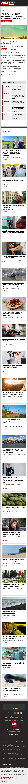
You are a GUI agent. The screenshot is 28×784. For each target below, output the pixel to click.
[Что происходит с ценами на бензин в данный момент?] (14, 254)
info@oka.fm (14, 734)
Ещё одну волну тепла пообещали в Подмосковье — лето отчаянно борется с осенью (18, 96)
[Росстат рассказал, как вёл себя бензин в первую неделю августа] (14, 177)
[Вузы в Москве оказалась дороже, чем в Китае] (14, 203)
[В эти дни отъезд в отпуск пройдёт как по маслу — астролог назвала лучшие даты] (14, 660)
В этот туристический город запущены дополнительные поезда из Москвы (13, 420)
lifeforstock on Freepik (11, 74)
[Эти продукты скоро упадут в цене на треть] (14, 337)
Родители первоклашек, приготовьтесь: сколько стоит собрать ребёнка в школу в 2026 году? (12, 480)
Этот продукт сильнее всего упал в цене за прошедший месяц (13, 508)
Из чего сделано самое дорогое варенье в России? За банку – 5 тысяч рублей (12, 313)
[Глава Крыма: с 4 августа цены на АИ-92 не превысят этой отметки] (14, 229)
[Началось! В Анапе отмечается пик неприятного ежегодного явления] (14, 557)
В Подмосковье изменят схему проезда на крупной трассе (18, 102)
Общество (4, 10)
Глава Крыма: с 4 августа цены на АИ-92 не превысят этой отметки (13, 231)
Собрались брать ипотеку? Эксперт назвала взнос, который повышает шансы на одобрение (18, 109)
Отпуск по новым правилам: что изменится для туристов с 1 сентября (12, 367)
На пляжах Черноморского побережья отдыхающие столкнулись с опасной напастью (13, 690)
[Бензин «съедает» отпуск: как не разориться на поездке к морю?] (14, 390)
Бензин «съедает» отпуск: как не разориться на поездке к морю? (12, 393)
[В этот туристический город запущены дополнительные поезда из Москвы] (14, 417)
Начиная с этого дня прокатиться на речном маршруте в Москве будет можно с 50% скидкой (13, 284)
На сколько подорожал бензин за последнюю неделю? (13, 637)
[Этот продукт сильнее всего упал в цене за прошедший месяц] (14, 505)
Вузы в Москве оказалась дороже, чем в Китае (13, 206)
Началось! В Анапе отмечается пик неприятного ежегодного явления (13, 560)
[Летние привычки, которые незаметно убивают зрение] (14, 530)
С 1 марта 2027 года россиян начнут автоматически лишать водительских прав (17, 88)
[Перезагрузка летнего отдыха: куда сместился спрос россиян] (14, 582)
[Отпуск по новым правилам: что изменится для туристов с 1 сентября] (14, 363)
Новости (14, 705)
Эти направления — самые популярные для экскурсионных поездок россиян (12, 450)
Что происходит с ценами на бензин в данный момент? (14, 256)
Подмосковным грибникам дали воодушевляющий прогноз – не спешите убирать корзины (18, 116)
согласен (4, 770)
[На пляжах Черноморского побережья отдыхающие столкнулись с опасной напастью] (14, 686)
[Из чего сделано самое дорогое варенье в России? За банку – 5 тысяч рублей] (14, 310)
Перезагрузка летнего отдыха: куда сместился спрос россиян (13, 585)
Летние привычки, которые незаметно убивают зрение (11, 533)
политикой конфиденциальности (9, 777)
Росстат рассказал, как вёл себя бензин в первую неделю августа (13, 179)
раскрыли (4, 48)
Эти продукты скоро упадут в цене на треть (13, 339)
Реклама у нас (14, 708)
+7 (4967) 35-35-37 (14, 729)
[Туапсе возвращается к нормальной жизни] (14, 609)
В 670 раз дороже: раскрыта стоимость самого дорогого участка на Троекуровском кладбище (11, 153)
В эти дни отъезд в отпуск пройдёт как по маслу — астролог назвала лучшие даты (13, 663)
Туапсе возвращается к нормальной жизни (10, 612)
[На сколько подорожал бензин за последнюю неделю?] (14, 634)
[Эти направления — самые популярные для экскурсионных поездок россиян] (14, 447)
